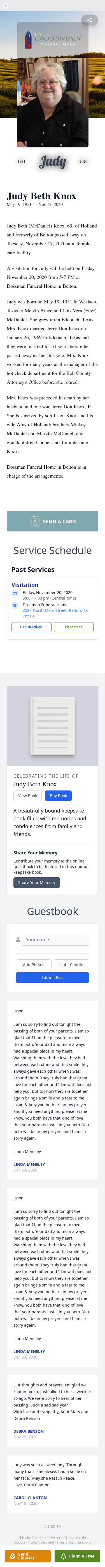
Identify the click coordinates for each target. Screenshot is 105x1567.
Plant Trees (73, 627)
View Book (27, 795)
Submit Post (52, 977)
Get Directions (31, 627)
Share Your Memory (36, 882)
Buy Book (58, 795)
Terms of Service (68, 1542)
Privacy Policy (36, 1542)
